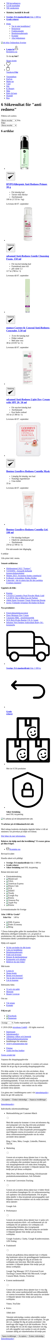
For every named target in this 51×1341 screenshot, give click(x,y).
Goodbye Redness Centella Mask (28, 471)
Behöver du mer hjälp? (15, 962)
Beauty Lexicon (12, 994)
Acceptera (6, 1100)
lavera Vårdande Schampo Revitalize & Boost (25, 603)
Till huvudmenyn (13, 3)
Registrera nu (11, 52)
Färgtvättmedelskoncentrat (17, 613)
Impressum (10, 1032)
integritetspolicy (42, 1092)
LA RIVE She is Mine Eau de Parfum (22, 598)
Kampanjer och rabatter (16, 959)
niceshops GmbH (20, 1027)
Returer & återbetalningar (16, 957)
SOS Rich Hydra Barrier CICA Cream (22, 620)
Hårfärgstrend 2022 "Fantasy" (18, 568)
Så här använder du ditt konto (18, 947)
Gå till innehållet (13, 5)
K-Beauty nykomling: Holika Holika (21, 578)
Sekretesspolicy (12, 1034)
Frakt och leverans (13, 955)
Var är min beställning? (21, 26)
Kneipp (9, 593)
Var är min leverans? (14, 978)
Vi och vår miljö (13, 989)
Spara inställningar (9, 1336)
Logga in (10, 971)
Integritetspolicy (7, 1104)
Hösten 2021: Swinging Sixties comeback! (23, 575)
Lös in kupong (12, 980)
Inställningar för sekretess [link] (16, 1041)
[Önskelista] (8, 65)
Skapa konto (11, 61)
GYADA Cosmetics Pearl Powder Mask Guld (25, 595)
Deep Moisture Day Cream (17, 615)
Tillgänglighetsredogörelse (17, 1039)
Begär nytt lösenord (14, 975)
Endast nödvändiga (19, 1100)
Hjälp (8, 24)
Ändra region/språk (22, 1023)
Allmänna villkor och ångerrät (18, 1036)
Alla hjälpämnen (18, 38)
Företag (9, 1048)
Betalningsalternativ (20, 33)
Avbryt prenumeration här (17, 1044)
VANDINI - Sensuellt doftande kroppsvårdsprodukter (19, 572)
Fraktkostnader (18, 31)
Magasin (9, 991)
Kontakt (15, 36)
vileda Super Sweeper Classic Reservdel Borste (25, 600)
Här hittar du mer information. (13, 836)
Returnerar (16, 28)
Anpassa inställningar (38, 1100)
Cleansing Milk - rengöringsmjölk (20, 618)
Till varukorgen (12, 8)
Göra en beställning (14, 950)
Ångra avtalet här (8, 1055)
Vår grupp (10, 1003)
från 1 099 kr (23, 17)
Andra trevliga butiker (15, 1050)
